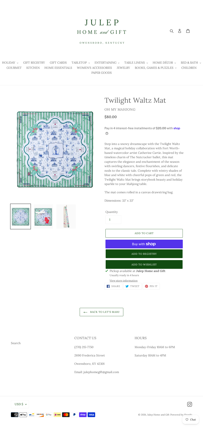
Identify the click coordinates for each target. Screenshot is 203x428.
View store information (124, 280)
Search (16, 343)
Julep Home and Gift (158, 414)
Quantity (111, 212)
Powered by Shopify (181, 414)
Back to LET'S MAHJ (104, 312)
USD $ (19, 404)
